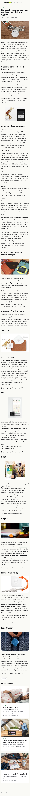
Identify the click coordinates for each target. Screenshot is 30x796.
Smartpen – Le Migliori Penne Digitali (15, 774)
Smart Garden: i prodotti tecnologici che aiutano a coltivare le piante (15, 741)
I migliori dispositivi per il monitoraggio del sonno (11, 708)
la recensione (23, 547)
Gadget (3, 7)
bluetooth (4, 678)
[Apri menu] (27, 2)
